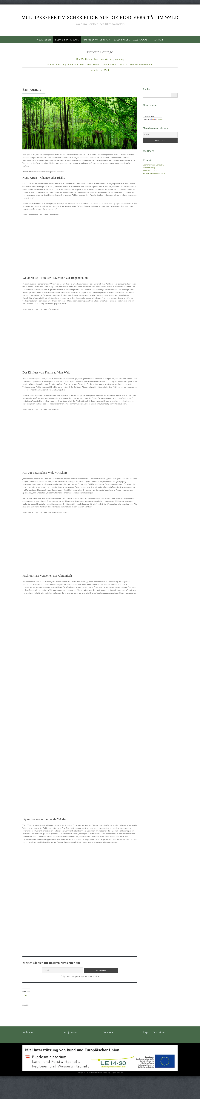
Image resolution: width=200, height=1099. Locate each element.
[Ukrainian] (163, 113)
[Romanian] (149, 113)
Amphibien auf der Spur (96, 39)
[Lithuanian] (163, 110)
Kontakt (158, 39)
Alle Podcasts (141, 39)
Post (25, 995)
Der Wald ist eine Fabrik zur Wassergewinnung (100, 59)
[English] (147, 110)
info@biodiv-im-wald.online (154, 173)
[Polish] (147, 113)
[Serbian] (152, 113)
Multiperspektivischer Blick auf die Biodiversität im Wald (100, 17)
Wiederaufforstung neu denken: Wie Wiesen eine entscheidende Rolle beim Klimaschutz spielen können (100, 64)
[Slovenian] (157, 113)
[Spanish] (160, 113)
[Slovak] (155, 113)
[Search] (174, 95)
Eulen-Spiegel (122, 39)
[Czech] (144, 110)
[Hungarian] (155, 110)
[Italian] (157, 110)
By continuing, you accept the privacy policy (81, 976)
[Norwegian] (144, 113)
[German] (152, 110)
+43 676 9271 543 (149, 170)
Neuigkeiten (44, 39)
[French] (149, 110)
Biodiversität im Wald (67, 39)
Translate (159, 119)
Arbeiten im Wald (100, 70)
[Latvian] (160, 110)
